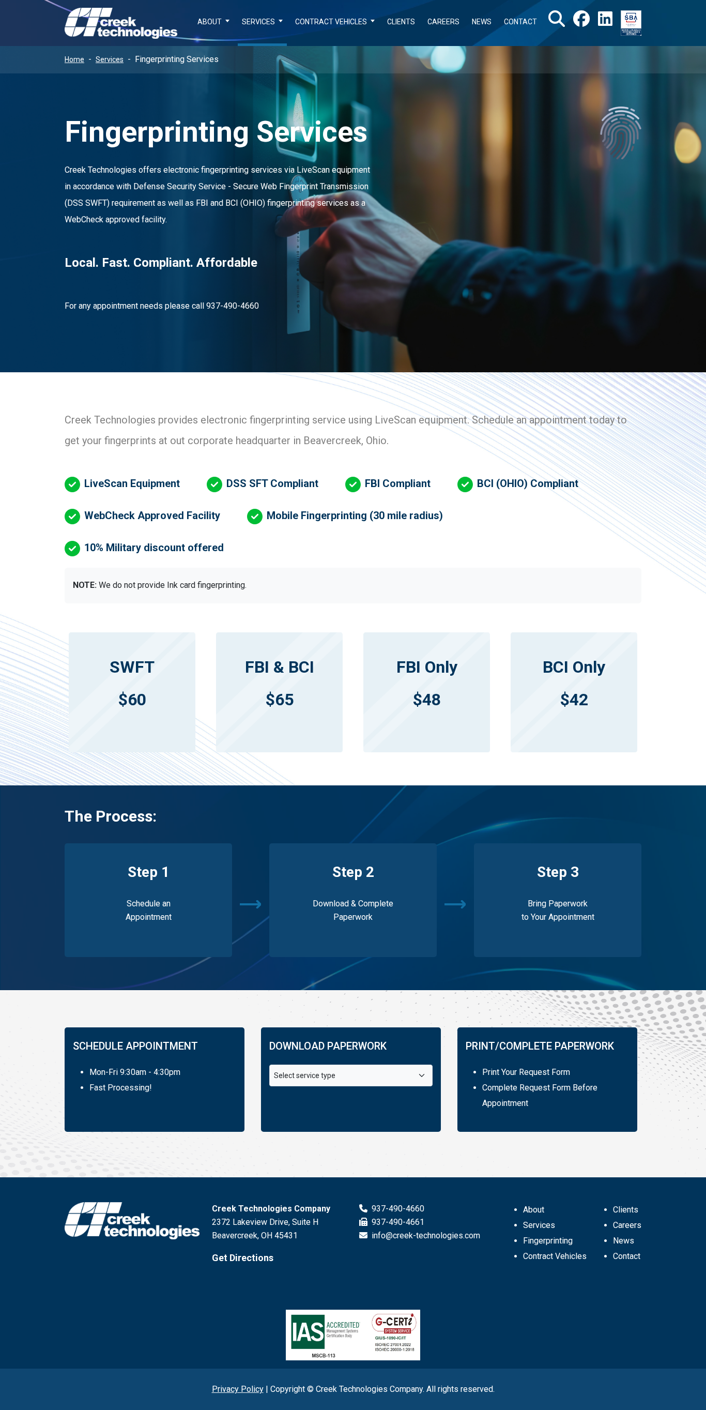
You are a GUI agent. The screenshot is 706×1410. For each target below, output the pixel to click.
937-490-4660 (397, 1209)
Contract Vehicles (555, 1256)
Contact (626, 1256)
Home (74, 59)
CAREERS (443, 22)
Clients (625, 1210)
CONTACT (520, 22)
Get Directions (242, 1257)
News (623, 1241)
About (533, 1210)
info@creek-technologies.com (425, 1235)
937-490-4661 (397, 1222)
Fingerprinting (548, 1241)
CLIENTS (401, 22)
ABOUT (209, 22)
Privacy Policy (238, 1389)
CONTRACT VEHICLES (331, 22)
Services (110, 59)
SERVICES (258, 22)
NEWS (482, 22)
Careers (627, 1225)
